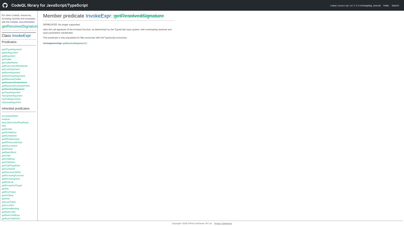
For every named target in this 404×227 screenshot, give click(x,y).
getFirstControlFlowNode (14, 65)
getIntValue (7, 195)
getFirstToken (9, 192)
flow (4, 125)
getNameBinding (10, 208)
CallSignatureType (52, 43)
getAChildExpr (9, 132)
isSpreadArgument (11, 102)
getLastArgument (11, 69)
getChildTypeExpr (11, 165)
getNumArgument (11, 72)
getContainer (8, 168)
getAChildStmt (9, 135)
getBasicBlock (9, 152)
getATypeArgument (12, 49)
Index (386, 5)
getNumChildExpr (11, 215)
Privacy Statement (223, 223)
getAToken (7, 149)
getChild (6, 155)
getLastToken (9, 202)
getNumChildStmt (11, 218)
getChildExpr (8, 158)
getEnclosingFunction (13, 175)
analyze (6, 119)
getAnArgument (10, 52)
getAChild (7, 129)
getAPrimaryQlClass (12, 142)
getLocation (8, 205)
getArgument (8, 56)
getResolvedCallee (11, 79)
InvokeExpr (21, 35)
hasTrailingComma (11, 99)
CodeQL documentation (22, 21)
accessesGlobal (10, 115)
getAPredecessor (11, 139)
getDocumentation (11, 172)
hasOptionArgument (12, 95)
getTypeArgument (11, 92)
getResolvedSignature (20, 26)
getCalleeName (10, 62)
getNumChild (8, 211)
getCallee (7, 59)
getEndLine (7, 182)
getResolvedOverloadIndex (16, 85)
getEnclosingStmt (11, 178)
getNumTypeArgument (13, 75)
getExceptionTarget (12, 185)
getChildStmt (8, 162)
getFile (5, 188)
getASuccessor (9, 145)
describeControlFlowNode (15, 122)
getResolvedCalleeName (14, 82)
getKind (6, 198)
